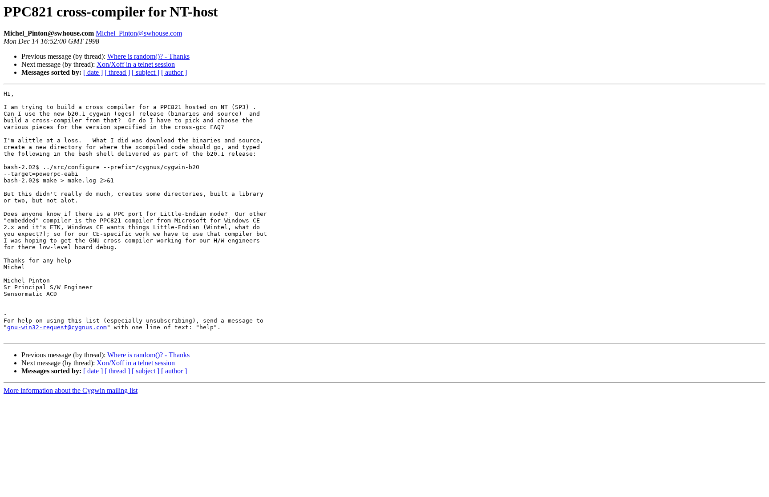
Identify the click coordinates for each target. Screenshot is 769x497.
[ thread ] (117, 72)
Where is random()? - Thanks (148, 56)
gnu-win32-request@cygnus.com (57, 327)
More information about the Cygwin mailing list (71, 390)
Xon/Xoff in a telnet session (136, 64)
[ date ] (93, 72)
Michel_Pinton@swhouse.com (139, 33)
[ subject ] (145, 72)
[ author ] (174, 72)
